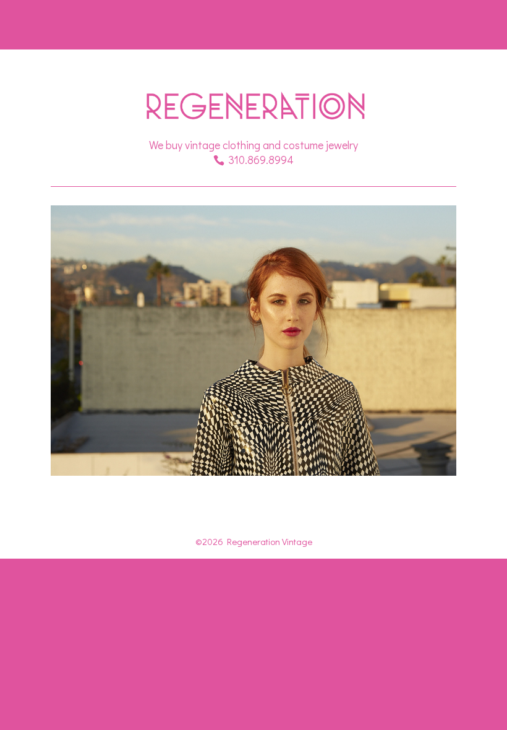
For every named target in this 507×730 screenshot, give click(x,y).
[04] (253, 472)
